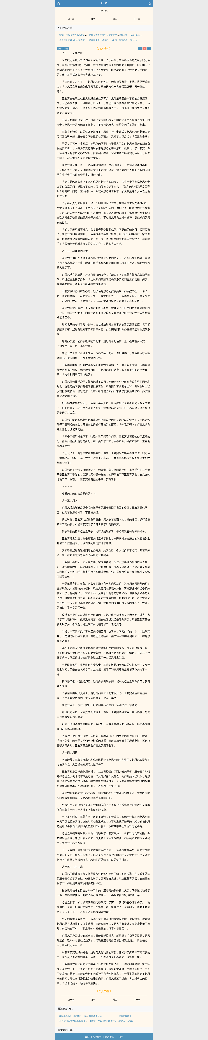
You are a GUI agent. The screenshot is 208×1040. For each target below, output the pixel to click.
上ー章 (71, 18)
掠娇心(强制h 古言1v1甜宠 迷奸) (74, 34)
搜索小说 (109, 1036)
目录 (93, 18)
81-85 (104, 3)
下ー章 (137, 18)
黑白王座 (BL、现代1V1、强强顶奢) (76, 1015)
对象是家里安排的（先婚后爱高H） (106, 34)
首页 (87, 1036)
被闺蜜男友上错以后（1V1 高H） (104, 40)
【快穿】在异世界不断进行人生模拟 (106, 1021)
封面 (115, 18)
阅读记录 (97, 1036)
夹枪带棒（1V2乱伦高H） (131, 34)
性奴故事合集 (95, 1015)
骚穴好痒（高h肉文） (129, 40)
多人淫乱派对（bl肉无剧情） (73, 40)
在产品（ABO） (126, 1021)
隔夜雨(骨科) (125, 1015)
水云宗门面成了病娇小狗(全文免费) (75, 1021)
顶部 (121, 1036)
